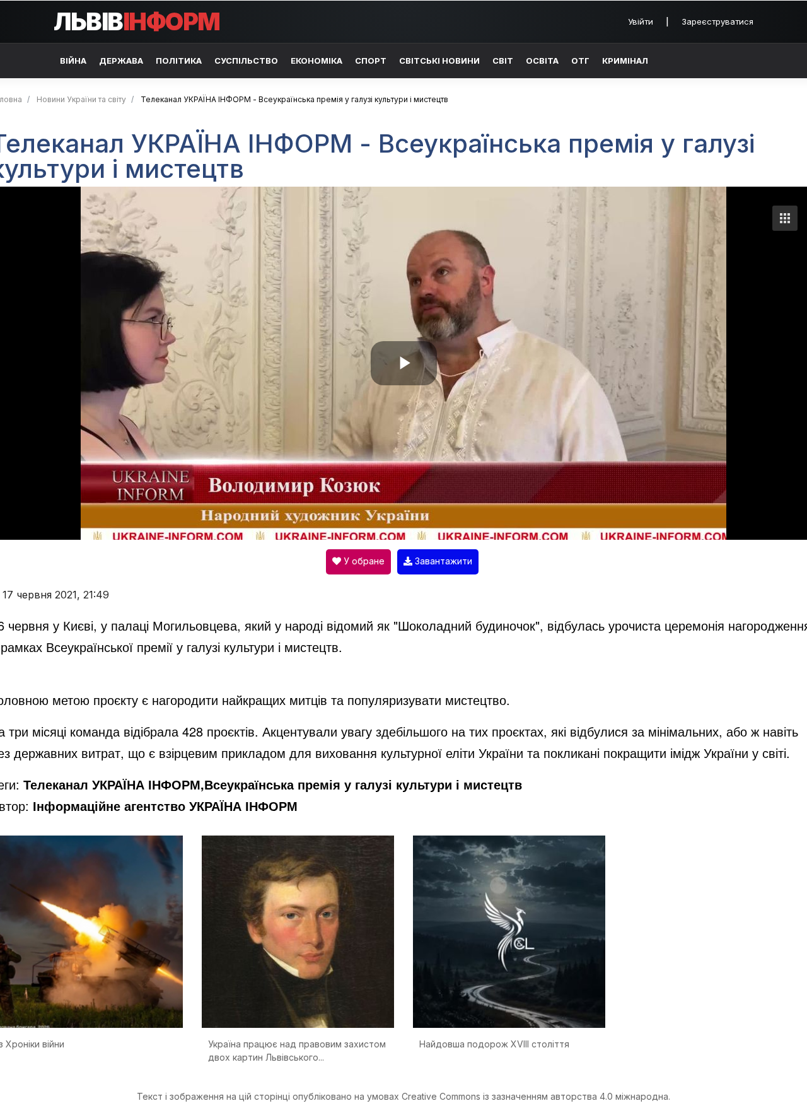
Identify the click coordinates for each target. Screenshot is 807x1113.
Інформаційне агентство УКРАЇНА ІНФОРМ (165, 805)
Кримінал (625, 60)
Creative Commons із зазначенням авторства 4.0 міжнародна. (536, 1096)
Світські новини (439, 60)
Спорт (370, 60)
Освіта (542, 60)
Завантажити (442, 561)
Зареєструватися (717, 21)
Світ (502, 60)
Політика (179, 60)
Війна (73, 60)
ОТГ (580, 60)
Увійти (640, 21)
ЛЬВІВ (137, 21)
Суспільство (246, 60)
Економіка (316, 60)
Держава (121, 60)
